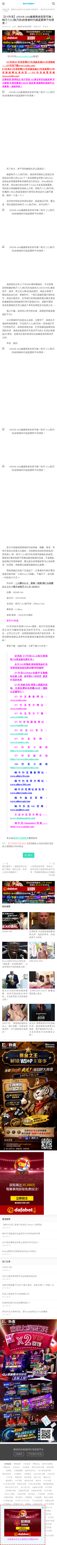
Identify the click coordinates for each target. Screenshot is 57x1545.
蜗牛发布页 (6, 1474)
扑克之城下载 (45, 1514)
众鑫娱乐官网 (37, 1487)
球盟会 (28, 1504)
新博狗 (8, 1471)
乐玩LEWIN (37, 1504)
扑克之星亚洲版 (34, 1484)
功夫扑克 (51, 1474)
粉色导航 (50, 1467)
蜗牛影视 (27, 1477)
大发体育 (18, 1454)
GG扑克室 (47, 1481)
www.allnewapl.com (20, 801)
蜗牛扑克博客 (47, 1464)
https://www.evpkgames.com (24, 750)
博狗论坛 (36, 1464)
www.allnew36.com (19, 776)
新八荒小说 (25, 1487)
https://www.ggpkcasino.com (24, 767)
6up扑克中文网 (39, 1474)
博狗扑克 (6, 1467)
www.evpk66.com (19, 717)
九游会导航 (21, 1494)
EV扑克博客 (49, 1504)
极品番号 (9, 1481)
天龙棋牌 (25, 1467)
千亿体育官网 (37, 1501)
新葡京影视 (8, 1497)
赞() (30, 855)
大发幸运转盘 (46, 1527)
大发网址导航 (10, 1491)
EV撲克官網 (8, 1501)
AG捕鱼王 (18, 1474)
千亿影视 (41, 1494)
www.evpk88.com (19, 725)
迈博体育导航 (36, 1491)
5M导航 (50, 1494)
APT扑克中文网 (45, 1524)
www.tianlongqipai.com (22, 818)
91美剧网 (38, 1497)
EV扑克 (9, 1477)
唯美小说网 (48, 1497)
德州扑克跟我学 (20, 838)
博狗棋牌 (17, 1464)
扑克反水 (16, 1467)
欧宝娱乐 (31, 1494)
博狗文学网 (21, 1484)
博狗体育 (18, 1477)
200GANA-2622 (36, 961)
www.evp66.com (24, 56)
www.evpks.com (18, 700)
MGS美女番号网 (44, 1471)
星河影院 (19, 1497)
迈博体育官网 (23, 1491)
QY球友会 (7, 1504)
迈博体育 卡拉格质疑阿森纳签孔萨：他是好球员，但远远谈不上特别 (42, 934)
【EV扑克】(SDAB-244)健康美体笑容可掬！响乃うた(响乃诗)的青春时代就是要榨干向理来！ (28, 20)
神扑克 (38, 1481)
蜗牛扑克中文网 (38, 1467)
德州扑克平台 (30, 1471)
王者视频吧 (18, 1471)
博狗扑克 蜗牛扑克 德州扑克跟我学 (28, 3)
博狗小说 (46, 1477)
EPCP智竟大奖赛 (47, 1521)
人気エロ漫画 (9, 1494)
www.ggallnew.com (19, 809)
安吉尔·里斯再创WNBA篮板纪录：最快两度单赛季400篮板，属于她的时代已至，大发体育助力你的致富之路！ (42, 1029)
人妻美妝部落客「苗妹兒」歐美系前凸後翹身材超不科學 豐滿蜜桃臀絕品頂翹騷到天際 (42, 870)
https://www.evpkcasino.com (24, 759)
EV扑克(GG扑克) (35, 1454)
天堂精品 (27, 1474)
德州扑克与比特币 (48, 9)
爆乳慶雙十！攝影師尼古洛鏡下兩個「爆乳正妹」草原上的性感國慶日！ (14, 869)
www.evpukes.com (19, 742)
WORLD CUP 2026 (22, 1501)
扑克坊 (51, 1517)
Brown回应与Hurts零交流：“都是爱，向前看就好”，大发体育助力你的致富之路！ (15, 964)
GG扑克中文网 (9, 1484)
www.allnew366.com (20, 784)
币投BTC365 (18, 1504)
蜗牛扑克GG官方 (11, 1487)
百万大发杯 (47, 1531)
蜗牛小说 (37, 1477)
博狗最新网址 (48, 1484)
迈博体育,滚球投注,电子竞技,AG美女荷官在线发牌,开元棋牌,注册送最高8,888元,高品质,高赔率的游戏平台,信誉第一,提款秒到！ (28, 83)
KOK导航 (48, 1491)
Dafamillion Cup (46, 1507)
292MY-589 (7, 931)
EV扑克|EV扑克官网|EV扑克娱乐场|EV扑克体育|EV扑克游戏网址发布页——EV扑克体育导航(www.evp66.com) (28, 72)
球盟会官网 (49, 1501)
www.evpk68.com (19, 734)
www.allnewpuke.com (21, 793)
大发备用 (26, 1464)
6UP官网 (48, 1487)
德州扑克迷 (28, 1481)
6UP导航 (18, 1481)
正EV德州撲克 (45, 1511)
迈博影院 (28, 1497)
